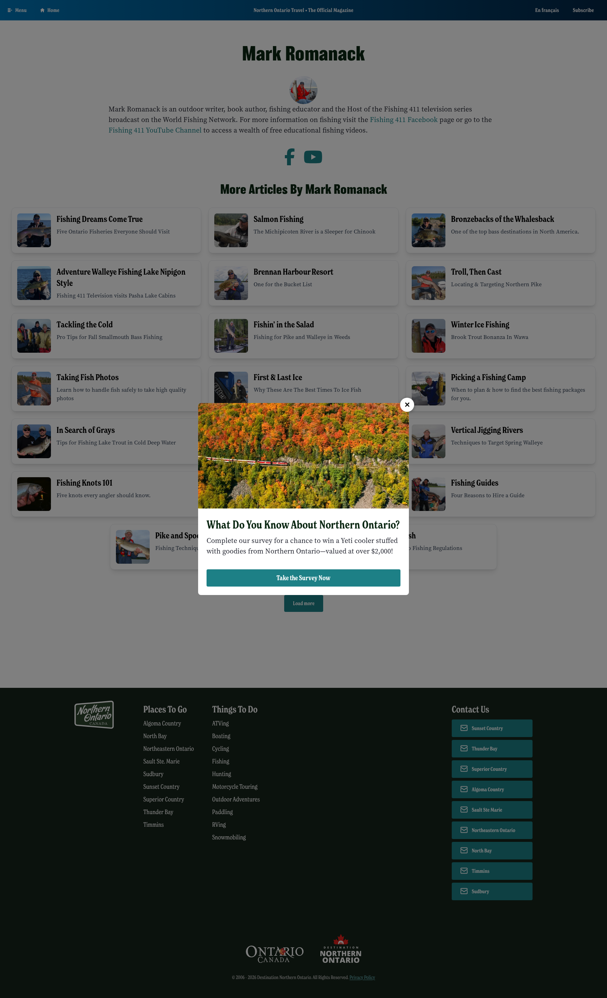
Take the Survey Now (303, 578)
